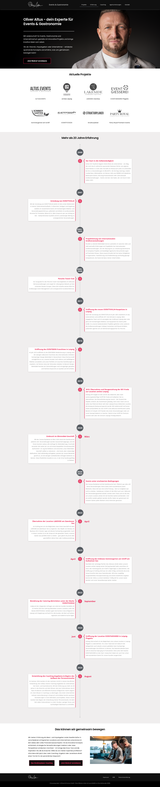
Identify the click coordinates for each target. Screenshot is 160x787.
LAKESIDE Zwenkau (93, 99)
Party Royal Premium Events (119, 123)
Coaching (103, 5)
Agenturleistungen (115, 5)
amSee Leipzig (67, 99)
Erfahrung (93, 5)
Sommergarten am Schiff (40, 123)
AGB (113, 777)
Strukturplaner (93, 123)
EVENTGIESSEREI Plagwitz (120, 99)
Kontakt (127, 5)
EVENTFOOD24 (66, 123)
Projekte (83, 5)
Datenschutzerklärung (124, 777)
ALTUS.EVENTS (40, 99)
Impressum (106, 777)
